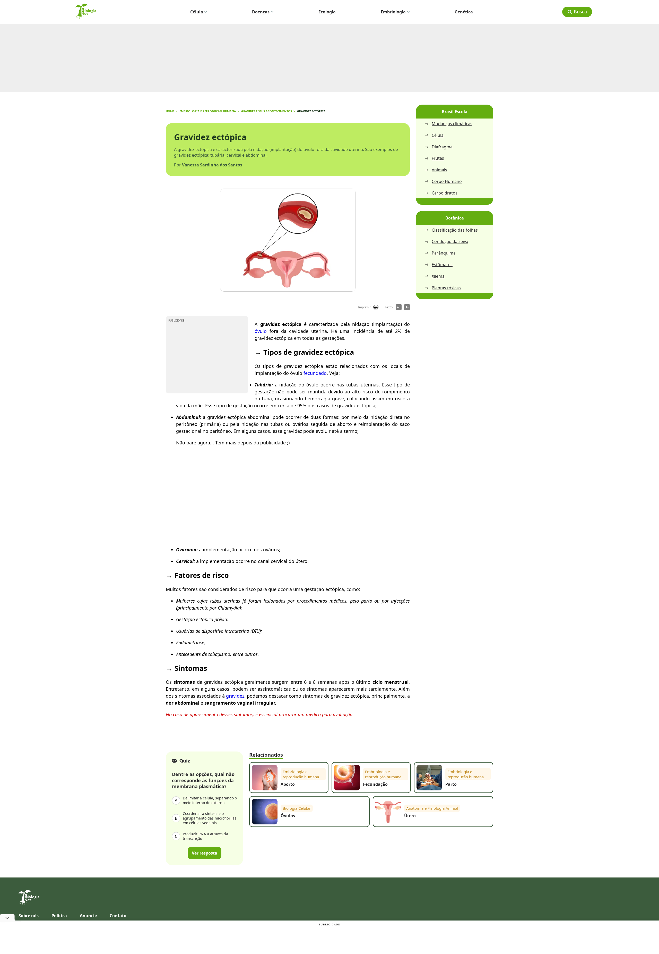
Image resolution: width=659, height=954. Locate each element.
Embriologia (393, 12)
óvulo (261, 331)
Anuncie (88, 915)
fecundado (315, 373)
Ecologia (327, 12)
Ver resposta (204, 853)
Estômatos (442, 264)
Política (59, 915)
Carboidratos (444, 193)
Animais (439, 170)
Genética (464, 12)
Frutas (438, 158)
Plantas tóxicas (446, 288)
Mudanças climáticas (452, 123)
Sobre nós (29, 915)
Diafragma (442, 147)
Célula (196, 12)
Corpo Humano (447, 181)
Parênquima (444, 253)
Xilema (438, 276)
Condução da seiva (450, 241)
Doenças (261, 12)
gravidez (235, 696)
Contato (118, 915)
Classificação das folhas (455, 230)
